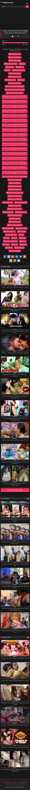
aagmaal (23, 63)
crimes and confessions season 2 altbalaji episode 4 (15, 144)
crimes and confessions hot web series (15, 89)
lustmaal (7, 237)
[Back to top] (25, 786)
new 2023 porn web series (11, 241)
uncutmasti (23, 244)
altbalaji (8, 70)
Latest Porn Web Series (11, 63)
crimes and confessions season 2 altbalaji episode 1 (15, 96)
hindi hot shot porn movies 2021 (15, 192)
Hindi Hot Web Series (15, 53)
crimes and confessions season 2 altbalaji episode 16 (15, 130)
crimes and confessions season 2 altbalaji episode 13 (15, 115)
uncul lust (23, 241)
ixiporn (21, 234)
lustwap (15, 237)
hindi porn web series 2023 (15, 208)
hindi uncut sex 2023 (8, 228)
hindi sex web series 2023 (15, 215)
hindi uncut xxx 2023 (22, 228)
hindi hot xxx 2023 (8, 202)
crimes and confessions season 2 (15, 92)
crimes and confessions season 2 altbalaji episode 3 (15, 139)
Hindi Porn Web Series (15, 57)
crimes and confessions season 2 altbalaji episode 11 (15, 106)
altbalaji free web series (19, 70)
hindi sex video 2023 (21, 212)
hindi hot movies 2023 (15, 182)
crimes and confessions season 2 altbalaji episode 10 (15, 101)
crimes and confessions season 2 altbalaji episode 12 (15, 111)
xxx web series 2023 (15, 250)
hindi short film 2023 (15, 218)
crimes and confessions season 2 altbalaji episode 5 (15, 148)
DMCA (15, 782)
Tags (17, 783)
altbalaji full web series (15, 73)
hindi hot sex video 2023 (15, 186)
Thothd (23, 783)
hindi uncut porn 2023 (15, 221)
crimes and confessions (15, 83)
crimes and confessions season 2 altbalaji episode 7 (15, 158)
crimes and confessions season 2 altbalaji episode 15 (15, 125)
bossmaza (21, 79)
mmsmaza (23, 237)
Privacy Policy (22, 782)
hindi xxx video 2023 (11, 234)
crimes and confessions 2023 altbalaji (15, 86)
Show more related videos (15, 490)
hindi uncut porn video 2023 (15, 224)
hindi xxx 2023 (22, 231)
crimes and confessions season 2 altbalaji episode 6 (15, 153)
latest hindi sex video (15, 60)
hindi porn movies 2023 (15, 205)
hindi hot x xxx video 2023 (15, 199)
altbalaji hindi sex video (15, 76)
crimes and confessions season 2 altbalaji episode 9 (15, 167)
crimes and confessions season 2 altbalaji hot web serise (15, 172)
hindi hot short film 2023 (15, 189)
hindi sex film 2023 (9, 212)
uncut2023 (6, 244)
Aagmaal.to (7, 2)
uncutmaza (9, 247)
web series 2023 (19, 247)
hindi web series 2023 (10, 231)
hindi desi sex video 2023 (15, 179)
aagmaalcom (20, 66)
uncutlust (15, 244)
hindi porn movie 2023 (21, 202)
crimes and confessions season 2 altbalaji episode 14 (15, 120)
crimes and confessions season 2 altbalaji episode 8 (15, 163)
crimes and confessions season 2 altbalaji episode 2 (15, 134)
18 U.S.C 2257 (7, 782)
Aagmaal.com (10, 66)
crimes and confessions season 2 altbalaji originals (15, 176)
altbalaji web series (11, 79)
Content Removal (9, 783)
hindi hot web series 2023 (15, 195)
